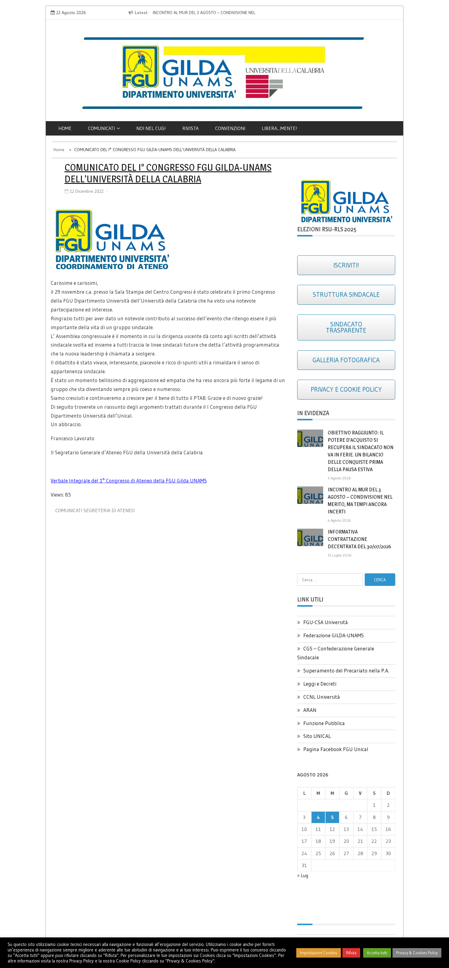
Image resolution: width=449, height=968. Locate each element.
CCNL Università (321, 697)
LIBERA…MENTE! (279, 128)
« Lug (302, 875)
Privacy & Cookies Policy (417, 952)
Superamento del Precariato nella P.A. (346, 670)
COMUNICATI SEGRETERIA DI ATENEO (95, 510)
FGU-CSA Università (325, 622)
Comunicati (101, 128)
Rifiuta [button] (351, 952)
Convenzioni (230, 128)
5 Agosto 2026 (339, 478)
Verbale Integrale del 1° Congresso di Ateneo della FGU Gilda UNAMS (129, 480)
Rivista (190, 128)
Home (64, 128)
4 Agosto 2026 (339, 520)
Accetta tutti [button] (377, 952)
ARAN (309, 710)
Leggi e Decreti (319, 683)
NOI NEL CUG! (151, 128)
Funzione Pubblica (324, 723)
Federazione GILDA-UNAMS (333, 635)
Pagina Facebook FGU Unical (335, 749)
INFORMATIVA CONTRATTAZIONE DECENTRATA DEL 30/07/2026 (359, 539)
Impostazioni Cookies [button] (318, 952)
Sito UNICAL (317, 736)
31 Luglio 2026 (340, 555)
